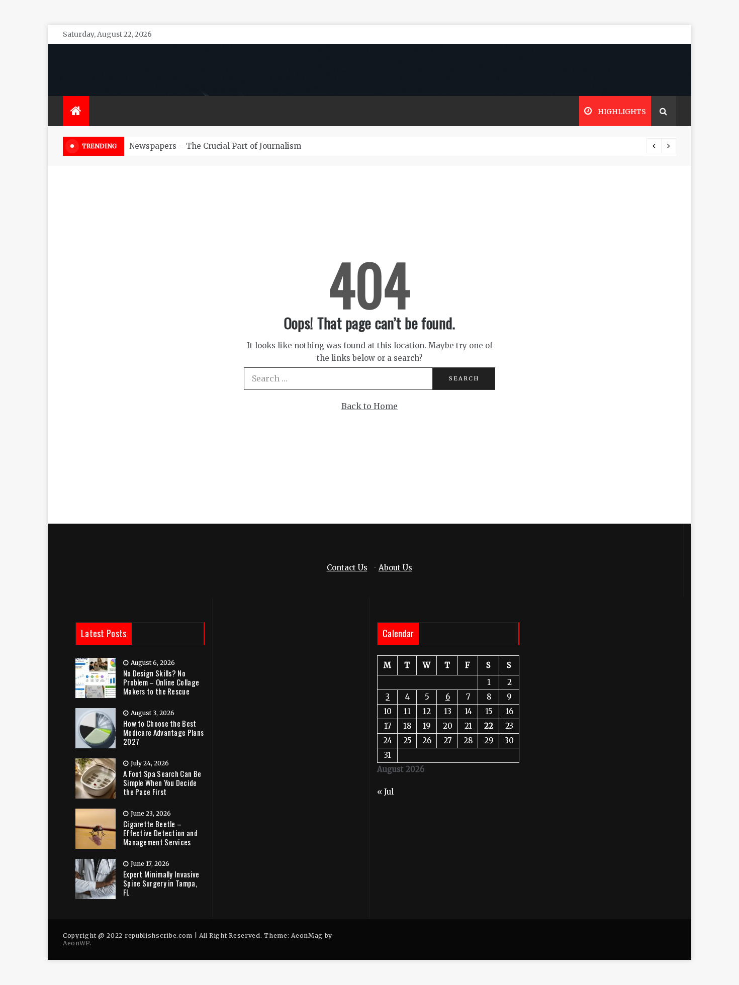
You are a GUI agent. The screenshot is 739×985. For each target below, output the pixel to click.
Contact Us (347, 567)
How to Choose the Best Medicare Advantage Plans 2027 (163, 732)
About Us (395, 567)
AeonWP (76, 943)
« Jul (385, 792)
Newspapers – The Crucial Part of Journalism (215, 146)
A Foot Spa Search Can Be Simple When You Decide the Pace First (162, 782)
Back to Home (369, 406)
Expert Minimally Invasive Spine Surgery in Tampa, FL (161, 883)
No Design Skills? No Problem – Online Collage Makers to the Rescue (161, 682)
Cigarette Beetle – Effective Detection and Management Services (160, 832)
